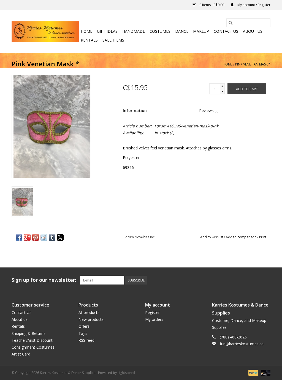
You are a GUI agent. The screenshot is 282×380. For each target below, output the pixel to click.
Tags (82, 333)
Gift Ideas (107, 31)
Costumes (160, 31)
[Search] (230, 22)
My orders (154, 319)
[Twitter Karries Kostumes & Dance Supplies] (236, 280)
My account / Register (253, 4)
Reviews (208, 110)
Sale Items (113, 40)
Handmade (133, 31)
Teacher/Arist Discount (32, 340)
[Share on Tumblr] (52, 237)
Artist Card (21, 354)
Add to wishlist (212, 237)
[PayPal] (252, 372)
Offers (84, 326)
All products (88, 312)
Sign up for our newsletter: (44, 280)
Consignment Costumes (33, 347)
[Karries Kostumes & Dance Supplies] (45, 31)
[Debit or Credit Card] (264, 372)
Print (262, 237)
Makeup (201, 31)
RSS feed (86, 340)
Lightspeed (126, 372)
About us (252, 31)
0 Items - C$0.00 (212, 4)
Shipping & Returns (28, 333)
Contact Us (226, 31)
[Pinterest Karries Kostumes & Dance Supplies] (246, 280)
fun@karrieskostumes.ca (242, 343)
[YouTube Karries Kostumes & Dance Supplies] (256, 280)
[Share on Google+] (27, 237)
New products (91, 319)
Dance (181, 31)
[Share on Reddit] (43, 237)
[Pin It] (35, 237)
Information (135, 110)
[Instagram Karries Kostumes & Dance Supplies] (266, 280)
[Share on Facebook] (19, 237)
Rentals (89, 40)
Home (86, 31)
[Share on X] (60, 237)
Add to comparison (241, 237)
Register (152, 312)
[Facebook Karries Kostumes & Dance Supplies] (226, 280)
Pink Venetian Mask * (252, 64)
